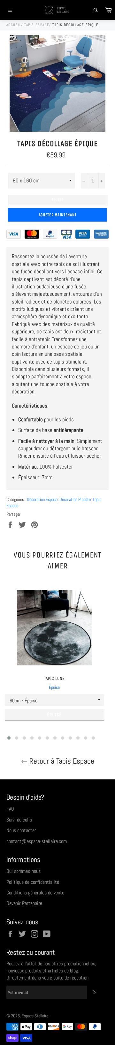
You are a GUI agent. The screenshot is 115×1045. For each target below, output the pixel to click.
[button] (9, 738)
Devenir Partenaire (24, 903)
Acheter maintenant (58, 214)
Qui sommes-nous (23, 871)
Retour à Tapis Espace (60, 761)
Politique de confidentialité (32, 882)
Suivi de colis (19, 819)
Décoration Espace (42, 499)
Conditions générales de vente (35, 892)
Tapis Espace (37, 24)
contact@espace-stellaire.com (36, 841)
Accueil (13, 24)
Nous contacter (21, 830)
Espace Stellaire (35, 1016)
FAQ (10, 808)
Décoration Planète (75, 499)
